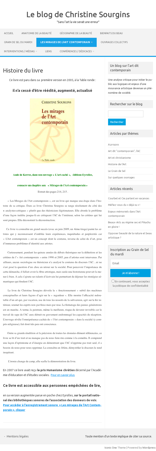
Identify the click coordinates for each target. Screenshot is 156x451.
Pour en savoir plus (63, 375)
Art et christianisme (119, 157)
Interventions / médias (19, 51)
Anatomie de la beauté (37, 33)
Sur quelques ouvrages (121, 177)
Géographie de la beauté (76, 33)
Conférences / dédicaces (76, 51)
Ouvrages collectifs (114, 42)
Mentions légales (18, 436)
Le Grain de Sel (116, 170)
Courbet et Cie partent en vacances (128, 198)
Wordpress (149, 447)
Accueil (8, 33)
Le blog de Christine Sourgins (78, 14)
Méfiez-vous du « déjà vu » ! (124, 204)
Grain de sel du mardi (18, 42)
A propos (113, 144)
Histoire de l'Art (117, 164)
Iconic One (111, 447)
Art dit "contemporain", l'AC (124, 151)
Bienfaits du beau (111, 33)
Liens (48, 51)
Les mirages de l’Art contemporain (65, 42)
